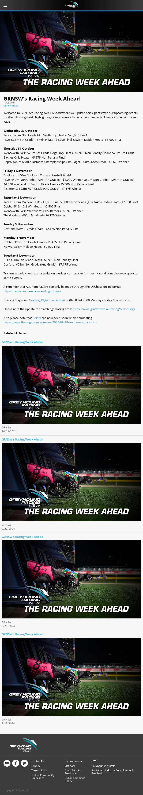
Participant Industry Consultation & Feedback (112, 772)
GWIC (94, 761)
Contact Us (37, 761)
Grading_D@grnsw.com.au (47, 300)
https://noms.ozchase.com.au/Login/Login (32, 291)
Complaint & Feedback (72, 772)
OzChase (70, 765)
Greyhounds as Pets (103, 765)
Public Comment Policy (75, 779)
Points (37, 318)
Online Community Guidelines (42, 776)
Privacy (35, 765)
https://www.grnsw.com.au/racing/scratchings (104, 309)
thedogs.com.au (74, 761)
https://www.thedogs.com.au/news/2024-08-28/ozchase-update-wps (50, 322)
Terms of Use (39, 770)
